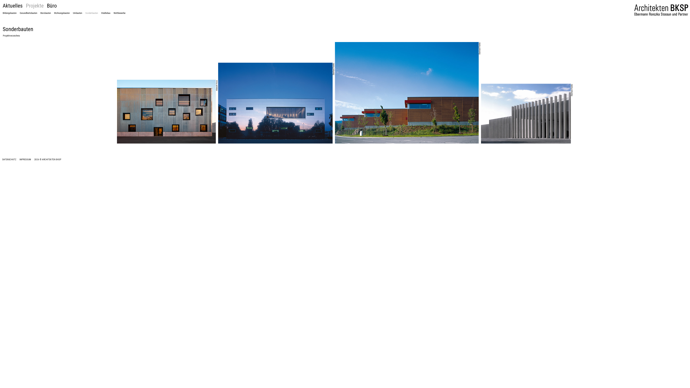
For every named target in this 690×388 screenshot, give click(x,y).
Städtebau (105, 13)
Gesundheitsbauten (28, 13)
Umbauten (77, 13)
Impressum (25, 159)
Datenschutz (9, 159)
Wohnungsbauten (62, 13)
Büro (52, 5)
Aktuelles (13, 5)
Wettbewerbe (119, 13)
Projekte (35, 5)
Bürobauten (45, 13)
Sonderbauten (91, 13)
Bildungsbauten (10, 13)
